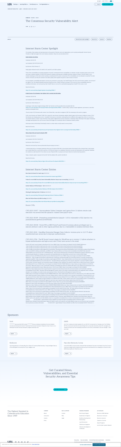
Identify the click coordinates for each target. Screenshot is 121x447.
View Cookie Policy (35, 444)
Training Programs (84, 410)
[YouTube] (22, 442)
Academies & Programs (84, 415)
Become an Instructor (102, 415)
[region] (60, 445)
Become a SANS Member (102, 413)
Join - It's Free (105, 1)
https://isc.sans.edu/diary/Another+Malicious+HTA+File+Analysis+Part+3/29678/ (44, 189)
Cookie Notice (107, 440)
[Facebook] (25, 442)
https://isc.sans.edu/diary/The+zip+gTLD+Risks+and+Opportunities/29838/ (43, 107)
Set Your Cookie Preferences (86, 444)
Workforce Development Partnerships (84, 419)
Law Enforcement (83, 422)
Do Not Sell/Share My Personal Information (96, 440)
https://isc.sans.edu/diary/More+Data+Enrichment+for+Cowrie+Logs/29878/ (43, 176)
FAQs (63, 415)
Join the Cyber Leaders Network (104, 425)
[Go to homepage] (10, 4)
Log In (100, 1)
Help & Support (65, 410)
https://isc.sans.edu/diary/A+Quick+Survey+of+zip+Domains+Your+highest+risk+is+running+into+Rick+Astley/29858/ (52, 129)
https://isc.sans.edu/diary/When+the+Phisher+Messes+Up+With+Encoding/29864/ (45, 201)
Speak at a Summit (101, 420)
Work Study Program (84, 413)
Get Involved (100, 410)
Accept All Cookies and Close (99, 444)
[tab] (15, 4)
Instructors (46, 415)
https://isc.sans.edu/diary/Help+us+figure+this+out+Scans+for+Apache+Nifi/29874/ (45, 161)
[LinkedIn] (16, 442)
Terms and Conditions (84, 440)
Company (46, 410)
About (45, 413)
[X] (19, 442)
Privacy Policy (76, 440)
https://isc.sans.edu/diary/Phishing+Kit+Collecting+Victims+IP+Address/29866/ (44, 195)
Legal (63, 418)
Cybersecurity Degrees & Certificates (84, 427)
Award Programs (101, 423)
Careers (45, 418)
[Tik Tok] (28, 442)
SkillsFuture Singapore (84, 424)
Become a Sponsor (101, 418)
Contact (63, 413)
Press (45, 420)
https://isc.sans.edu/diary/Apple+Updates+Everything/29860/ (40, 90)
